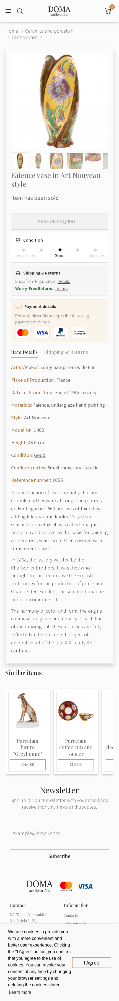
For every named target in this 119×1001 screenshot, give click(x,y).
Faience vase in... (29, 37)
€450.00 (28, 764)
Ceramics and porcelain (49, 31)
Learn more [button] (20, 992)
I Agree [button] (91, 962)
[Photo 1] (20, 161)
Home (12, 31)
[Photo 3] (56, 161)
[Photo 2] (38, 161)
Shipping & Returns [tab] (66, 352)
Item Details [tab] (24, 352)
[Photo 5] (93, 161)
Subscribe (59, 856)
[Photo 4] (74, 161)
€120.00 (76, 764)
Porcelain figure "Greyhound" (27, 747)
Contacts (71, 915)
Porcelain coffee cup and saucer (76, 747)
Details (64, 281)
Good (39, 455)
